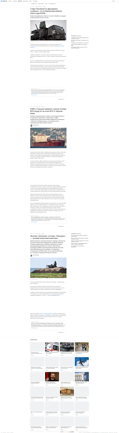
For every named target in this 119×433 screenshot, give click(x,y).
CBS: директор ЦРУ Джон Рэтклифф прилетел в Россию (80, 41)
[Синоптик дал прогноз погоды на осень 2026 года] (82, 349)
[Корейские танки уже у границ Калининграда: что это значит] (67, 349)
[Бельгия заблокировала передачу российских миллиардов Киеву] (37, 379)
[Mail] (1, 1)
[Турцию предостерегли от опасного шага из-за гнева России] (67, 379)
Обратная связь (111, 432)
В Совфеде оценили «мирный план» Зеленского (80, 42)
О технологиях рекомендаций (86, 432)
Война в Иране (41, 3)
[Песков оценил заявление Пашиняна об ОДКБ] (82, 409)
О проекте (80, 432)
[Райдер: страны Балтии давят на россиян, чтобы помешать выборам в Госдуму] (52, 424)
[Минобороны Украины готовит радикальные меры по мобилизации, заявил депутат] (82, 379)
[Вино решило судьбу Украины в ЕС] (37, 409)
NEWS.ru (58, 295)
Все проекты (11, 432)
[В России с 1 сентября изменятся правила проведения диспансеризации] (52, 394)
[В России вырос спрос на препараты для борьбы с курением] (67, 409)
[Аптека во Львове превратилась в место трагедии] (52, 349)
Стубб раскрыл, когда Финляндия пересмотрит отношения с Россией (80, 38)
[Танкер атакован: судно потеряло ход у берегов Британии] (52, 364)
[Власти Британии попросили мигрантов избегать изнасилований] (67, 424)
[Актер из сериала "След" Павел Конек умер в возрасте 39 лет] (52, 409)
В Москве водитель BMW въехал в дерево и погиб (79, 45)
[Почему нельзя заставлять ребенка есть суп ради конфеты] (37, 364)
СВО (46, 3)
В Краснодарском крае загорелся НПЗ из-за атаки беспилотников (79, 48)
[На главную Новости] (4, 1)
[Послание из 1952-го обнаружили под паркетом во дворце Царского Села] (37, 349)
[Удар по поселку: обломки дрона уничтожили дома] (67, 364)
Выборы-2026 (34, 3)
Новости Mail (38, 106)
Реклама (8, 432)
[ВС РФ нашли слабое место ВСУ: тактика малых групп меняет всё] (37, 394)
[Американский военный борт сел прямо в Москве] (82, 364)
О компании (4, 432)
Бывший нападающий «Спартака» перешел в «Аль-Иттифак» (79, 236)
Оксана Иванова (36, 254)
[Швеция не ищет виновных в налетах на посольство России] (67, 394)
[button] (48, 30)
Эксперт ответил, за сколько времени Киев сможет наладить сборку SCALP (79, 244)
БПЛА (60, 44)
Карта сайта (115, 432)
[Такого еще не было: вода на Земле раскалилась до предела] (82, 394)
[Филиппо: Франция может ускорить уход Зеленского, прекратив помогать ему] (52, 379)
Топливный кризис (52, 3)
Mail (1, 432)
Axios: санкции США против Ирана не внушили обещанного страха (79, 239)
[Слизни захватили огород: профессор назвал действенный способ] (82, 424)
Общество (44, 6)
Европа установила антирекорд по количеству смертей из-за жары (79, 241)
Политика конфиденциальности (95, 432)
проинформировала (47, 313)
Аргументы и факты (39, 6)
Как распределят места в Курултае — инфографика (78, 246)
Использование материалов (104, 432)
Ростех (41, 313)
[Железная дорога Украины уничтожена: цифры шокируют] (37, 424)
